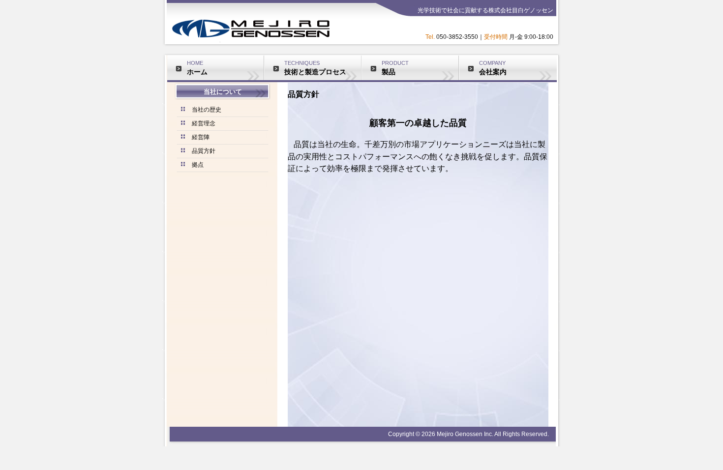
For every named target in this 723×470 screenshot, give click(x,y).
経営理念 (203, 123)
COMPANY (493, 68)
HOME (197, 68)
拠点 (198, 164)
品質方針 (203, 150)
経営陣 (201, 137)
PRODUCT (395, 68)
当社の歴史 (206, 109)
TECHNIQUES (315, 68)
